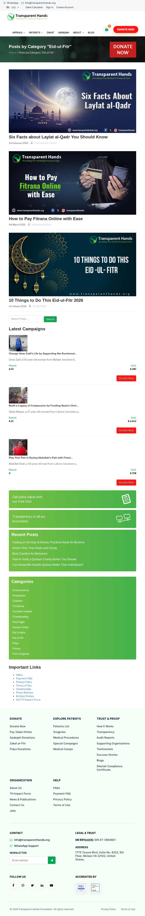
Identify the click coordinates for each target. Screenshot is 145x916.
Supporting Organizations (113, 743)
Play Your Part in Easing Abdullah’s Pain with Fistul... (41, 457)
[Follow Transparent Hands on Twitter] (32, 885)
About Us (16, 788)
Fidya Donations (20, 749)
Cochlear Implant (22, 611)
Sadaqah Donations (22, 737)
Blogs (100, 760)
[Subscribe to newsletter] (52, 860)
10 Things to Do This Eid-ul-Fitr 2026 (46, 300)
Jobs (13, 810)
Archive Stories (25, 696)
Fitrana (16, 648)
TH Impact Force (20, 793)
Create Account (65, 7)
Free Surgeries (21, 653)
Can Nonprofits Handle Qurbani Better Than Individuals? (47, 564)
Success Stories (107, 754)
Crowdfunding (20, 616)
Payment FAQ (24, 678)
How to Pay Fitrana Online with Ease (46, 218)
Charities (17, 600)
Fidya (15, 643)
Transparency (106, 732)
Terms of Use (24, 685)
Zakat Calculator (34, 7)
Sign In (49, 7)
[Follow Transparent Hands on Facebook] (13, 885)
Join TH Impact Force (28, 699)
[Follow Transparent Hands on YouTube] (51, 885)
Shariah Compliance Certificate (110, 768)
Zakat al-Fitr (18, 743)
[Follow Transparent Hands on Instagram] (22, 885)
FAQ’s (19, 674)
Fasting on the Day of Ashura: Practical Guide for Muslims (48, 542)
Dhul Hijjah (18, 621)
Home (12, 52)
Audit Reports (105, 737)
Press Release (24, 692)
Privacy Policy (24, 681)
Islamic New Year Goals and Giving (34, 547)
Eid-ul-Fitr (18, 637)
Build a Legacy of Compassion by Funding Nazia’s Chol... (43, 405)
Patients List (61, 726)
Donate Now (125, 29)
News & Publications (23, 799)
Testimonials (23, 689)
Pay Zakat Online (21, 732)
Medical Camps (63, 749)
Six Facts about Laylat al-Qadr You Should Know (58, 137)
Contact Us (17, 805)
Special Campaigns (65, 743)
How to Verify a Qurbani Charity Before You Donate (44, 559)
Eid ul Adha (18, 632)
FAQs (56, 788)
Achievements (20, 590)
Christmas (18, 606)
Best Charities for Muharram (29, 553)
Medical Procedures (66, 737)
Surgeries (59, 732)
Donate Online (20, 627)
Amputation (18, 595)
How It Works (105, 726)
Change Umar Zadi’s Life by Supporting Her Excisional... (43, 353)
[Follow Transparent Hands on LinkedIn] (41, 885)
